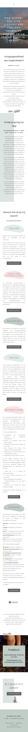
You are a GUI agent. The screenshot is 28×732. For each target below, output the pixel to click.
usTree (19, 727)
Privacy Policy (10, 723)
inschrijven (14, 496)
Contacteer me (14, 263)
